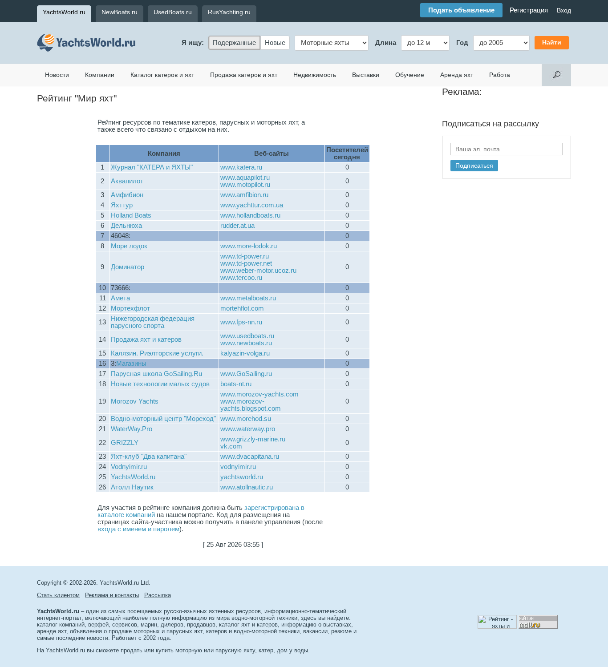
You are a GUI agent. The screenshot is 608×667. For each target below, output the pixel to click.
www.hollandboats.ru (250, 215)
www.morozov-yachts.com (259, 394)
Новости (57, 74)
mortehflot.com (242, 308)
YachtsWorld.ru (64, 12)
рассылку (521, 123)
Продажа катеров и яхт (243, 74)
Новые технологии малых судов (160, 384)
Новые (275, 42)
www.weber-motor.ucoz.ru (258, 270)
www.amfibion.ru (244, 194)
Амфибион (127, 194)
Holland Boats (131, 215)
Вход (564, 10)
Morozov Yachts (134, 401)
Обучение (409, 74)
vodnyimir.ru (238, 466)
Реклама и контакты (112, 595)
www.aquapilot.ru (245, 177)
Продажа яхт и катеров (146, 339)
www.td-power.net (246, 263)
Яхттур (122, 205)
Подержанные (234, 42)
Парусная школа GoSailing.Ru (156, 373)
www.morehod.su (245, 418)
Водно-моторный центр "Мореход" (163, 418)
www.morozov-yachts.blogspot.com (250, 405)
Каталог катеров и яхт (162, 74)
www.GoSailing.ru (246, 373)
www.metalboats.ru (248, 298)
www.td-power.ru (244, 256)
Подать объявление (461, 10)
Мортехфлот (130, 308)
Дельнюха (126, 225)
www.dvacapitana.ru (249, 456)
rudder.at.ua (237, 225)
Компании (99, 74)
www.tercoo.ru (241, 277)
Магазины (131, 363)
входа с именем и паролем (138, 529)
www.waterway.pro (247, 429)
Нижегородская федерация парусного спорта (153, 322)
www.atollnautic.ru (246, 487)
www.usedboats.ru (247, 336)
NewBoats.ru (119, 12)
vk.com (231, 446)
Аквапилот (127, 181)
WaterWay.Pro (131, 429)
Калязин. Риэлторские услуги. (157, 353)
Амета (120, 298)
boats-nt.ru (235, 384)
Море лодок (129, 246)
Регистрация (529, 10)
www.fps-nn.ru (241, 322)
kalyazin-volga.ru (245, 353)
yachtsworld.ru (241, 477)
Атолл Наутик (132, 487)
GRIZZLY (124, 442)
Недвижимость (314, 74)
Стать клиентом (58, 595)
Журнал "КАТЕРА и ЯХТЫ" (152, 167)
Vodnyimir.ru (129, 466)
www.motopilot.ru (245, 184)
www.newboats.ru (246, 343)
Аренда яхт (456, 74)
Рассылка (157, 595)
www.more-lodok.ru (248, 246)
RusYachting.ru (229, 12)
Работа (499, 74)
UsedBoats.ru (173, 12)
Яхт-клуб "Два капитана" (148, 456)
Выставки (365, 74)
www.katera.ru (241, 167)
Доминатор (127, 267)
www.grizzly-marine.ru (252, 439)
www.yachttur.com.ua (251, 205)
